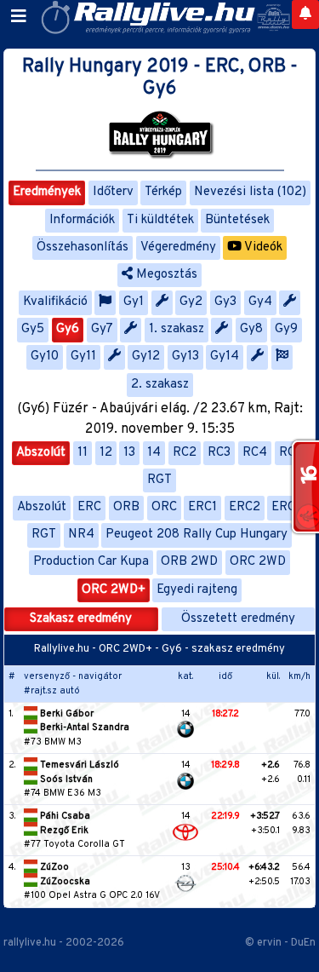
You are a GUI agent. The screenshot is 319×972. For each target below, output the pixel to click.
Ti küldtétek (160, 220)
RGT (159, 480)
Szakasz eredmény (81, 619)
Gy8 (251, 329)
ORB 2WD (189, 562)
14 (154, 453)
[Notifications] (305, 14)
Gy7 (102, 329)
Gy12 (146, 356)
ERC (89, 507)
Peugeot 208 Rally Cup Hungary (196, 534)
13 (129, 453)
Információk (82, 220)
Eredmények (47, 192)
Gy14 (224, 356)
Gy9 (286, 329)
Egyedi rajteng (197, 590)
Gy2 (190, 302)
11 (82, 453)
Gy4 (260, 302)
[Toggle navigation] (18, 17)
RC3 (219, 453)
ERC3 (286, 507)
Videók (262, 247)
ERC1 (202, 507)
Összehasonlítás (82, 247)
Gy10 (45, 356)
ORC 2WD (258, 562)
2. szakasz (160, 385)
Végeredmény (178, 247)
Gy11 (83, 356)
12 (106, 453)
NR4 (81, 534)
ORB (126, 507)
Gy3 (225, 302)
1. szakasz (176, 329)
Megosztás (165, 275)
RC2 (185, 453)
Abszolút (41, 453)
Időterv (113, 192)
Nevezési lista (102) (250, 192)
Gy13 (185, 356)
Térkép (163, 192)
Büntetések (237, 220)
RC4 (254, 453)
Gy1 (133, 302)
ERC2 (244, 507)
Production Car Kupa (91, 562)
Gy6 (67, 329)
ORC (164, 507)
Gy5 (32, 329)
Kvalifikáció (55, 302)
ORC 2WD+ (113, 590)
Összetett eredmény (238, 619)
